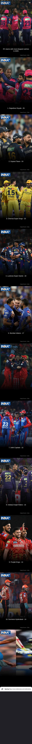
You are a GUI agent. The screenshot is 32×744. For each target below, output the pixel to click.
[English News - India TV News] (6, 632)
